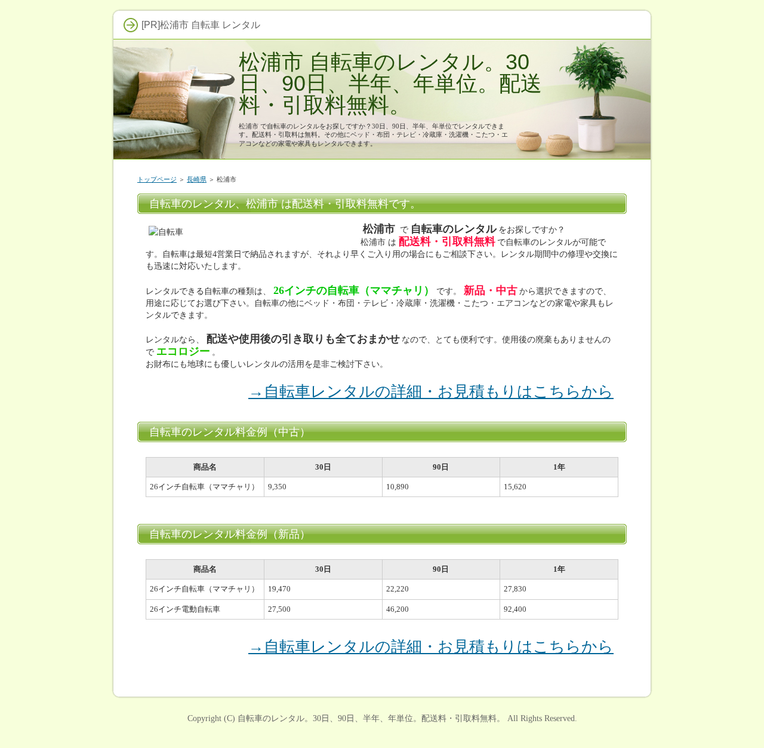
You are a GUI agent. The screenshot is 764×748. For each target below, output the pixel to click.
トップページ (157, 179)
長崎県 (197, 179)
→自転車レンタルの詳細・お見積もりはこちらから (431, 391)
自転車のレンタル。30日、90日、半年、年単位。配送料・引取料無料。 (371, 718)
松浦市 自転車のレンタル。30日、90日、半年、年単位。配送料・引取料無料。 (390, 83)
